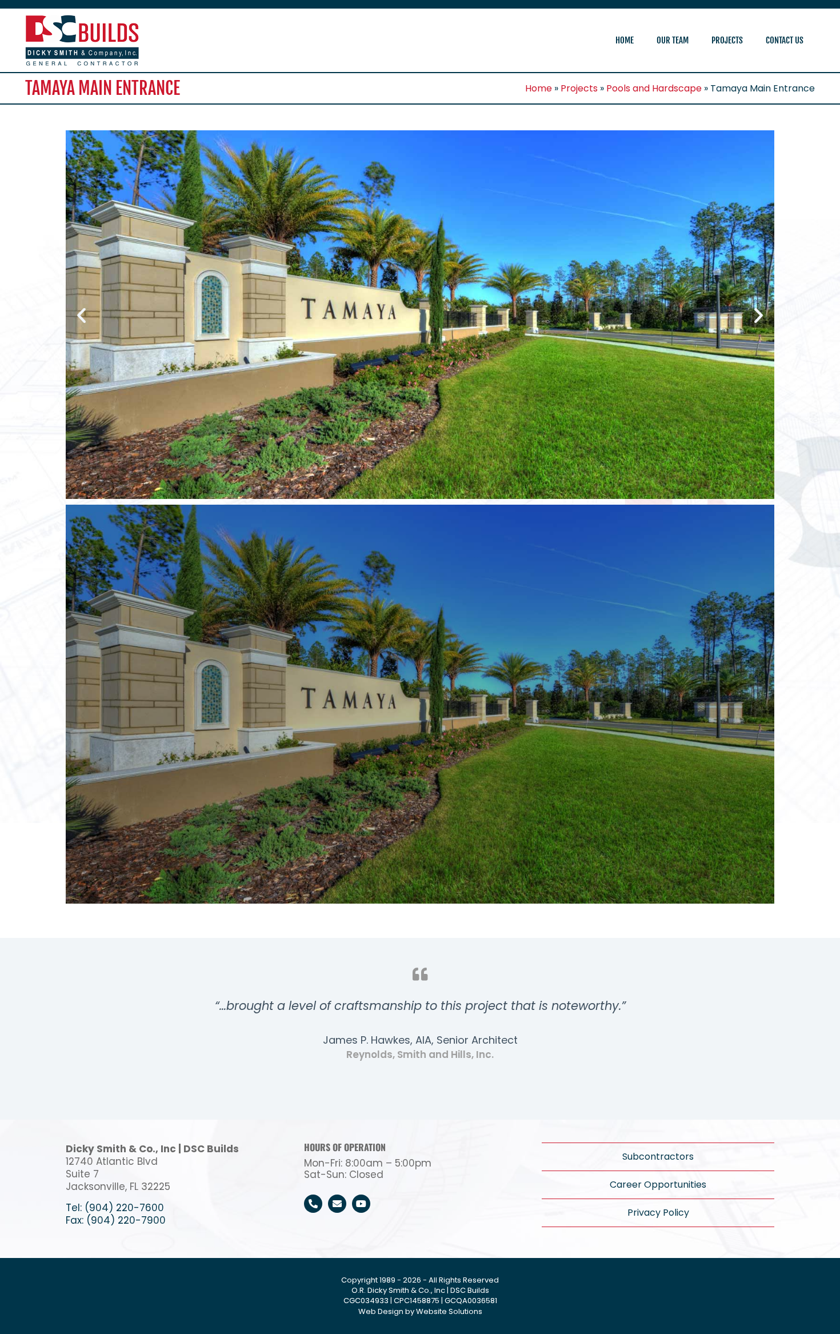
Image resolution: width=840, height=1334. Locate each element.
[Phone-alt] (313, 1204)
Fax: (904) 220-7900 (116, 1220)
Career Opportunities (658, 1184)
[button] (81, 315)
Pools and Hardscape (654, 88)
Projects (727, 40)
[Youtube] (361, 1204)
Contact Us (784, 40)
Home (624, 40)
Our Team (673, 40)
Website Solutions (449, 1311)
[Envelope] (337, 1204)
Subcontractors (658, 1156)
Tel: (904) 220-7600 (115, 1208)
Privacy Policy (658, 1212)
